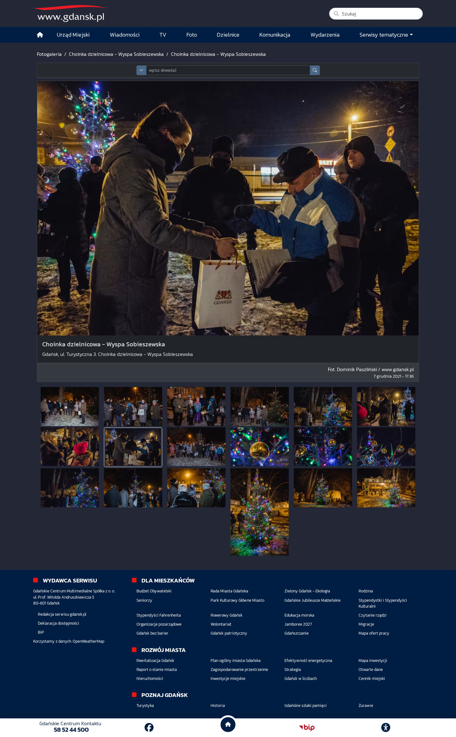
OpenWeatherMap (88, 641)
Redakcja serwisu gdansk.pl (62, 614)
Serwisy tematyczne (384, 35)
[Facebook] (149, 727)
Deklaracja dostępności (58, 623)
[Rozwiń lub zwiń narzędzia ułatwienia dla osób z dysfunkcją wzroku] (386, 727)
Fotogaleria (49, 54)
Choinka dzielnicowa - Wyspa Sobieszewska (116, 54)
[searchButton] (315, 70)
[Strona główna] (40, 35)
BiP (41, 632)
